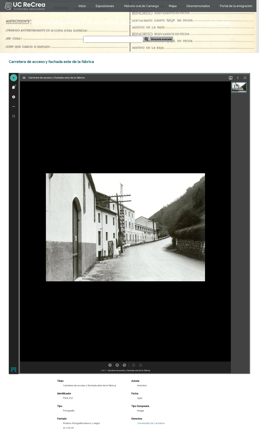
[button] (239, 87)
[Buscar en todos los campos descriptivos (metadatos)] (146, 39)
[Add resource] (13, 77)
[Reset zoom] (124, 365)
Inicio (82, 6)
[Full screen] (13, 116)
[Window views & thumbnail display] (230, 77)
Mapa (173, 6)
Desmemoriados (198, 6)
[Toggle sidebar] (24, 77)
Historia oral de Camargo (141, 6)
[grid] (240, 227)
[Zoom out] (117, 365)
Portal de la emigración (236, 6)
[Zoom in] (110, 365)
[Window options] (237, 77)
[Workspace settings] (13, 97)
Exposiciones (105, 6)
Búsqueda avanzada (161, 39)
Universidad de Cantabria (151, 423)
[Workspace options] (13, 106)
